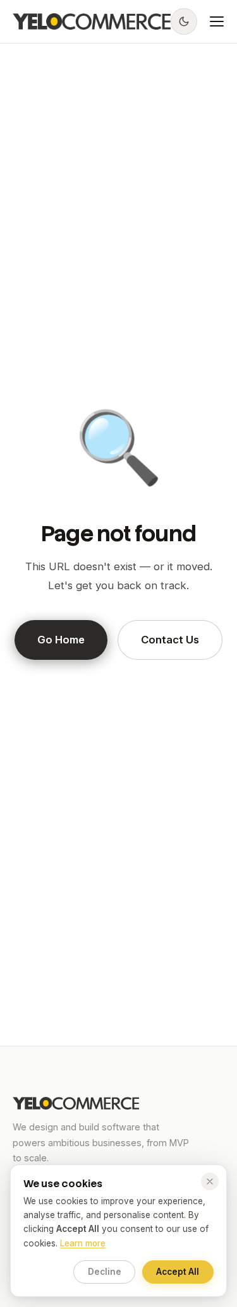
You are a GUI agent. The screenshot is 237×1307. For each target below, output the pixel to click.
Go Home (61, 639)
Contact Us (170, 639)
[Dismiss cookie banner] (210, 1181)
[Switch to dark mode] (184, 21)
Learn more (83, 1243)
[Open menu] (217, 21)
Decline (104, 1272)
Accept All (177, 1272)
